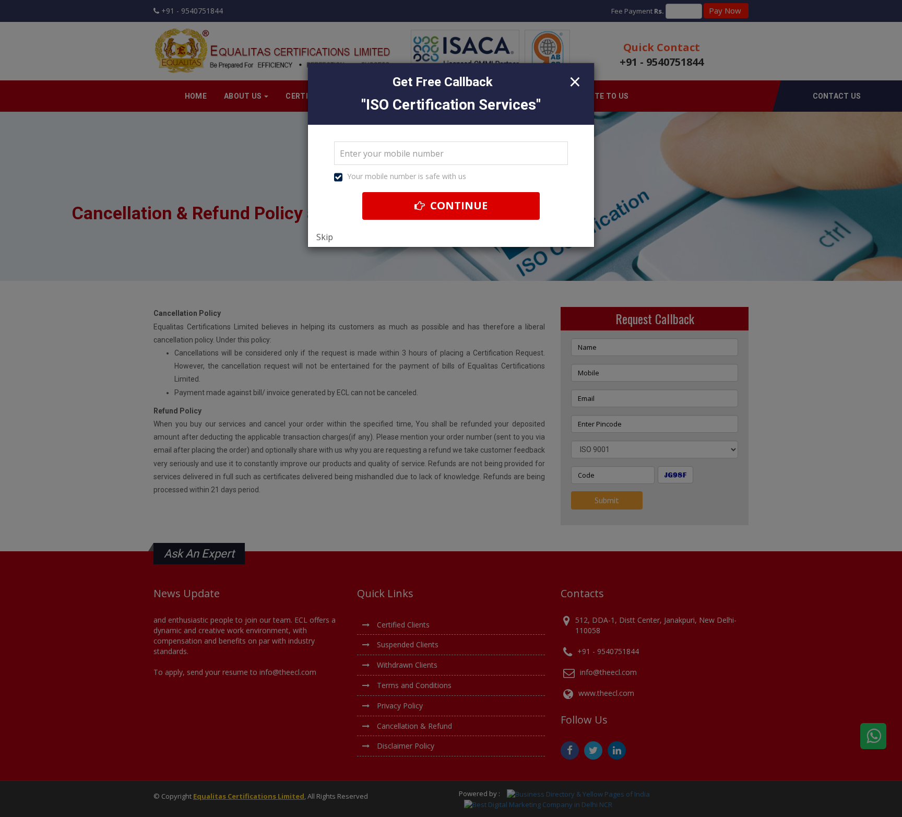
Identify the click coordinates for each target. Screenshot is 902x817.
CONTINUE (458, 205)
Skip (324, 237)
